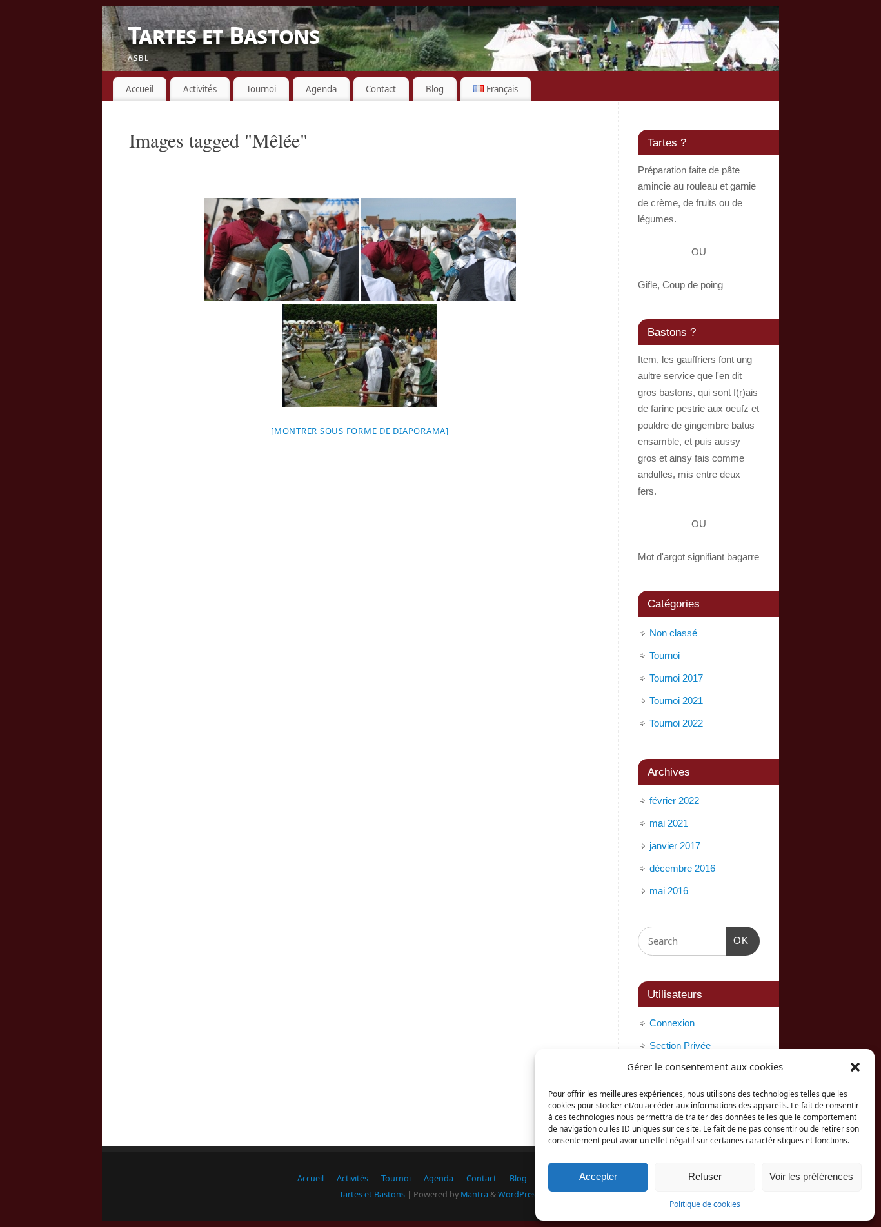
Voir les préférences (811, 1176)
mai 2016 (668, 890)
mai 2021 (668, 823)
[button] (855, 1067)
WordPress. (520, 1194)
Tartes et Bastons (224, 35)
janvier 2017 (674, 845)
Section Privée (680, 1045)
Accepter (598, 1176)
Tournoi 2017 (676, 677)
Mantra (474, 1194)
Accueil (139, 89)
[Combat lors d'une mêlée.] (281, 249)
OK (737, 940)
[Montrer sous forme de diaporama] (360, 431)
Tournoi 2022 (676, 723)
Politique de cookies (704, 1204)
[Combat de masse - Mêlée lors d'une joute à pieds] (359, 355)
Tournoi (261, 89)
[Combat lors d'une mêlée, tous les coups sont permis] (438, 249)
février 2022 (674, 800)
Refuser (705, 1176)
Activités (200, 89)
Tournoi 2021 (676, 700)
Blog (435, 89)
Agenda (321, 89)
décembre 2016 (682, 868)
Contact (381, 89)
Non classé (673, 632)
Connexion (672, 1022)
